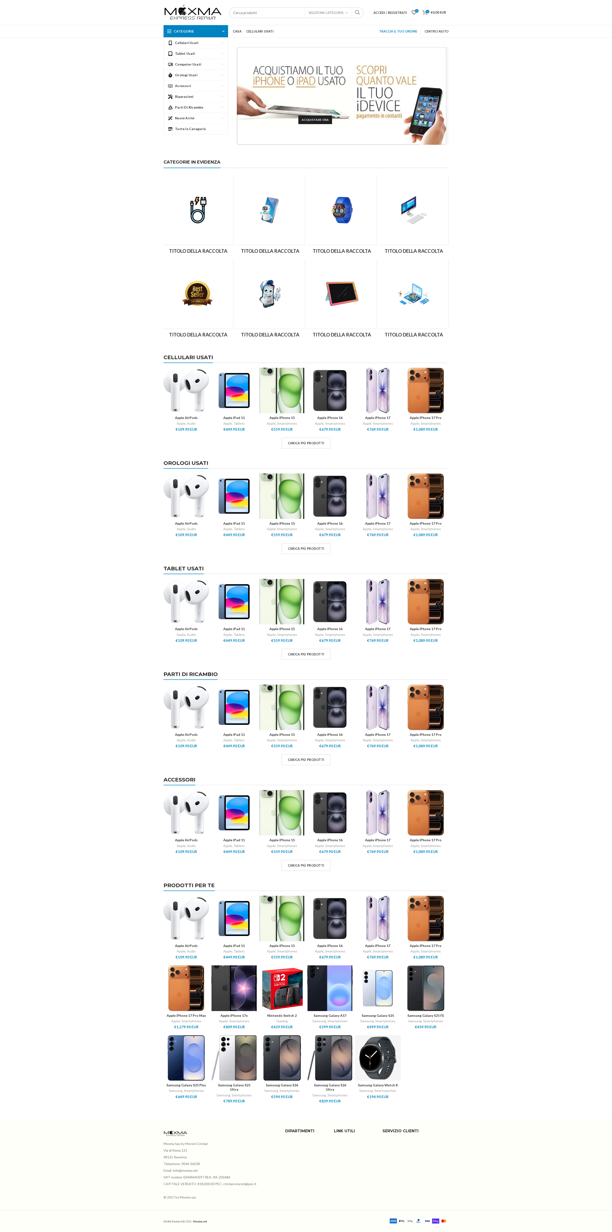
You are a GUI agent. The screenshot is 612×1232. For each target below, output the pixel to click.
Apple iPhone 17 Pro (426, 418)
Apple (181, 423)
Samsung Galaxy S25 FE (425, 1015)
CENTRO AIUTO (436, 31)
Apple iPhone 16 (330, 418)
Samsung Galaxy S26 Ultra (330, 1087)
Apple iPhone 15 (282, 418)
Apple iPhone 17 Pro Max (186, 1015)
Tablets (239, 423)
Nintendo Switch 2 (282, 1015)
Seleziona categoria (326, 13)
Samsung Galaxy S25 (378, 1015)
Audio (191, 423)
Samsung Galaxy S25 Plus (186, 1085)
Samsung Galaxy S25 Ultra (234, 1087)
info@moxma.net (185, 1170)
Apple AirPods (186, 418)
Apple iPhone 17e (234, 1015)
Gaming (282, 1021)
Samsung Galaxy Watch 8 (378, 1085)
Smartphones (287, 423)
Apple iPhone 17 (377, 418)
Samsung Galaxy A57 (330, 1015)
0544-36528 (190, 1164)
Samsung (319, 1021)
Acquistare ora (315, 119)
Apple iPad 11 (234, 418)
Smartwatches (385, 1091)
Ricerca (357, 12)
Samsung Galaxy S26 (282, 1085)
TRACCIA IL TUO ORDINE (398, 31)
